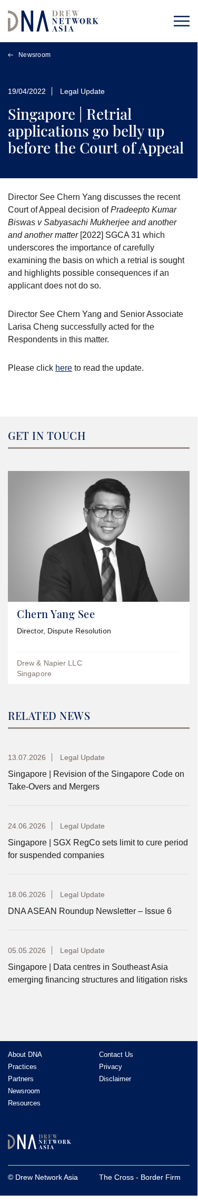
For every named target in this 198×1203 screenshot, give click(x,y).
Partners (21, 1079)
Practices (22, 1067)
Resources (24, 1103)
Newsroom (34, 55)
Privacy (110, 1067)
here (63, 367)
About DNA (25, 1054)
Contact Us (116, 1054)
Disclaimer (115, 1079)
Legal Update (82, 91)
